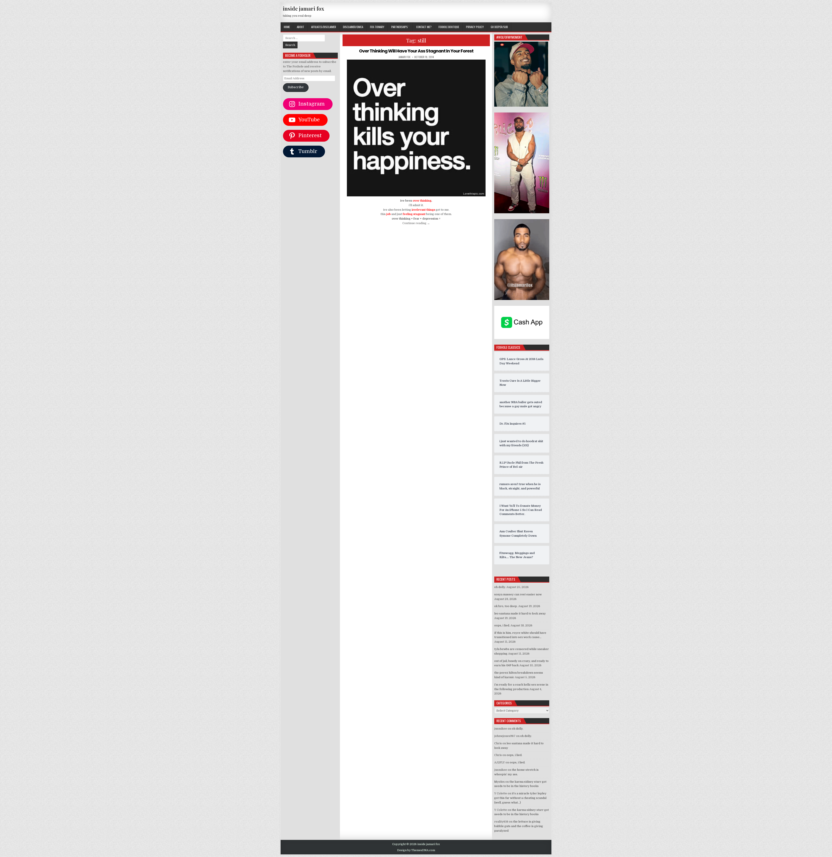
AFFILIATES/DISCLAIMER (323, 27)
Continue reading (416, 223)
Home (287, 27)
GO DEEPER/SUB (499, 27)
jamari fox (404, 57)
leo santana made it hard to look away (520, 613)
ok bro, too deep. (506, 606)
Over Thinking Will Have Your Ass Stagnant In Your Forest (416, 51)
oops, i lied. (502, 625)
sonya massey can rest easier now (518, 594)
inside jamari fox (303, 8)
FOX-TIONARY (377, 27)
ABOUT (300, 27)
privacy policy (475, 27)
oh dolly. (500, 587)
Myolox (499, 781)
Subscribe (296, 87)
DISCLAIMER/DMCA (353, 27)
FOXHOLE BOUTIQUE (449, 27)
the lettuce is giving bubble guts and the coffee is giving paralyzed (518, 826)
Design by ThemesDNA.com (416, 850)
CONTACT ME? (424, 27)
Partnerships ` (400, 27)
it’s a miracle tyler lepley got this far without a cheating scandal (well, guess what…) (520, 798)
